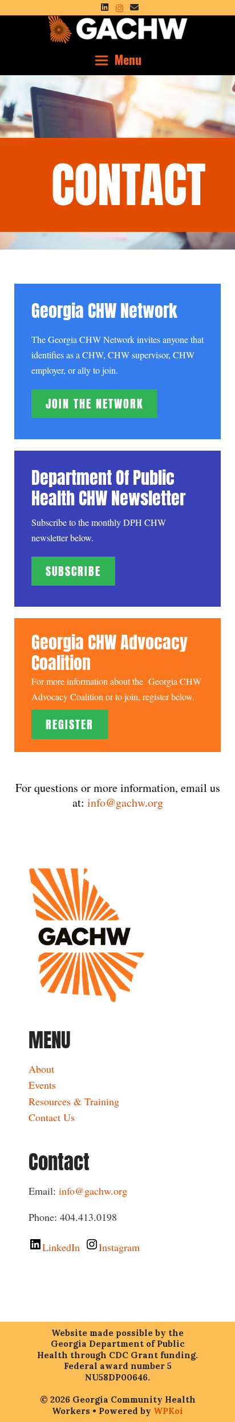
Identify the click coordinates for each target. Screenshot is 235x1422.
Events (42, 1085)
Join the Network (94, 403)
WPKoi (168, 1410)
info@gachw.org (125, 802)
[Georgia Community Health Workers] (118, 27)
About (41, 1069)
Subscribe (73, 571)
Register (70, 724)
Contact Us (52, 1117)
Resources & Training (74, 1101)
